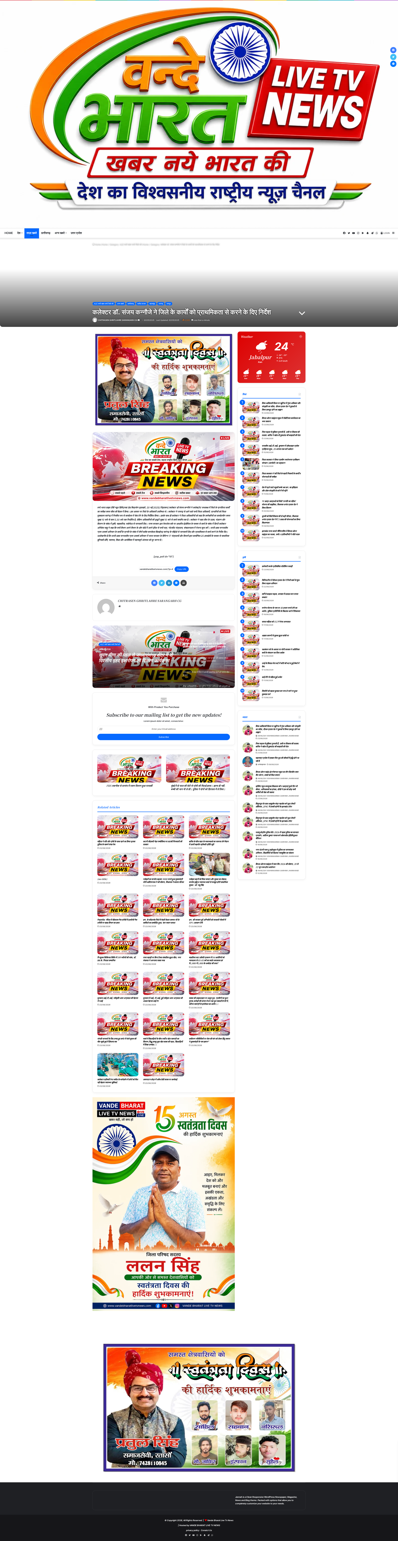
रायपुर (169, 303)
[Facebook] (154, 583)
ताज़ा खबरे (32, 233)
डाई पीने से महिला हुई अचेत (272, 677)
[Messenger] (176, 583)
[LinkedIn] (169, 583)
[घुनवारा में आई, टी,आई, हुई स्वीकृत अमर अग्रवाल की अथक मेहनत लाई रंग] (163, 983)
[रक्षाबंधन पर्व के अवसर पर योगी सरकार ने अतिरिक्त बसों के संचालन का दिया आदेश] (250, 654)
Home (9, 233)
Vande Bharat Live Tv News (220, 1520)
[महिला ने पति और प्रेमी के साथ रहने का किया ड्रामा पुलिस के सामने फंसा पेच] (117, 826)
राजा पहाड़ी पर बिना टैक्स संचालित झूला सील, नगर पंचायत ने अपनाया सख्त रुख (162, 959)
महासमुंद (152, 303)
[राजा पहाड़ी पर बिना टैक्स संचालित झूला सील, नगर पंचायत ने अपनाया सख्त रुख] (163, 942)
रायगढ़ (161, 303)
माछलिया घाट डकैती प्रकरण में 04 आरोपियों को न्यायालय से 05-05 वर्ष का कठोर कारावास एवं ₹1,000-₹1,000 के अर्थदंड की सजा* (206, 960)
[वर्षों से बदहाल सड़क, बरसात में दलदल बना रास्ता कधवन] (250, 598)
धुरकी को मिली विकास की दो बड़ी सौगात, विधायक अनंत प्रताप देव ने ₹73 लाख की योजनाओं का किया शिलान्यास (281, 519)
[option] (164, 657)
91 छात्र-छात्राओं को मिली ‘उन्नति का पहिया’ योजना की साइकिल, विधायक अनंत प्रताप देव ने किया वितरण (279, 504)
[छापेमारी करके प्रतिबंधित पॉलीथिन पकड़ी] (250, 570)
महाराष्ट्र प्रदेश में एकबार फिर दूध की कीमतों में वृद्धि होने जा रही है (277, 759)
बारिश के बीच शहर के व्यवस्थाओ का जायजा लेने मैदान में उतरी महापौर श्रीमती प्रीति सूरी (209, 843)
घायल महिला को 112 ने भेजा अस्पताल (276, 621)
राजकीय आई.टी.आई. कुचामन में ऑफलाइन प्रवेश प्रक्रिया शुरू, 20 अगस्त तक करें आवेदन (280, 447)
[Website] (119, 606)
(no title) (102, 879)
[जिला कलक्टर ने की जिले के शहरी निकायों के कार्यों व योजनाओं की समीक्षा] (250, 478)
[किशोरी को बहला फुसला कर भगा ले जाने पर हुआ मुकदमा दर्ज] (250, 695)
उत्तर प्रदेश (76, 233)
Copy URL (181, 569)
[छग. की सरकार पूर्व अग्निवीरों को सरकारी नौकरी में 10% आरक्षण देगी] (209, 905)
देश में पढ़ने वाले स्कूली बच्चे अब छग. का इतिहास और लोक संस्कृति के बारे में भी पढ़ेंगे (279, 489)
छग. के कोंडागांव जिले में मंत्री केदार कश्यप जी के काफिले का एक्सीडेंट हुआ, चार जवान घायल (161, 921)
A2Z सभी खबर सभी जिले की (131, 244)
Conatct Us (206, 1530)
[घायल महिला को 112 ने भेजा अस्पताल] (250, 626)
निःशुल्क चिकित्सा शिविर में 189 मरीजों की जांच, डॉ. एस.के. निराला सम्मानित (116, 959)
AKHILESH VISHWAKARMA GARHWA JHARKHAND (278, 736)
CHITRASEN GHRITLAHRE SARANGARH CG (117, 320)
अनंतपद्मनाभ (262, 764)
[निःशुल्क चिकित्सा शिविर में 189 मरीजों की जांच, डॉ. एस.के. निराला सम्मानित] (117, 942)
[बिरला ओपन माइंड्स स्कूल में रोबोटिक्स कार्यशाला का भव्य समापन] (250, 422)
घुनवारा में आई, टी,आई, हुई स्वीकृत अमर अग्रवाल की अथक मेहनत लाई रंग (163, 999)
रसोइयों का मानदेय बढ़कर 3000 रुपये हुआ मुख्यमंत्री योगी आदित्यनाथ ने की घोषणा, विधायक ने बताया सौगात (163, 880)
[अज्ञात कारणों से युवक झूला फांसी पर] (250, 640)
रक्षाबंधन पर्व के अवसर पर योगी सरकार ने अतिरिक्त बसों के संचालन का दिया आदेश (280, 651)
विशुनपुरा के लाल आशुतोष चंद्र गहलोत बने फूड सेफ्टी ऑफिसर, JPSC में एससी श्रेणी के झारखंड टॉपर (275, 805)
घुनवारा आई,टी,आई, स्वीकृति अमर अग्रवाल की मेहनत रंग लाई (117, 999)
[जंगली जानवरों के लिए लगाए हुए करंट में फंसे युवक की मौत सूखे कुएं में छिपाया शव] (117, 1024)
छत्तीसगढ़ (45, 233)
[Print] (183, 583)
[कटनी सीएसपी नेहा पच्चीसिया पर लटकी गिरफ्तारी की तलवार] (163, 826)
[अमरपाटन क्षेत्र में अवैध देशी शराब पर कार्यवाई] (163, 1064)
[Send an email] (139, 320)
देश (19, 233)
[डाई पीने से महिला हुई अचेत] (250, 681)
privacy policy (192, 1530)
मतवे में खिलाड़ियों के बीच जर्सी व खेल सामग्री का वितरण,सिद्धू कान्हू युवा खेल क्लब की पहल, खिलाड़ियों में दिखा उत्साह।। (163, 1041)
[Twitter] (162, 583)
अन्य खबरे (60, 233)
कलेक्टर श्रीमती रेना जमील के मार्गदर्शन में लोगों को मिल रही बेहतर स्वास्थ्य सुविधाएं (117, 1081)
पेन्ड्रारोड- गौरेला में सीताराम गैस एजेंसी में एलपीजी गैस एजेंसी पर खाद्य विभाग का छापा (117, 921)
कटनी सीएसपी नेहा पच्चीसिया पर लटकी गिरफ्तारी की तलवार (162, 843)
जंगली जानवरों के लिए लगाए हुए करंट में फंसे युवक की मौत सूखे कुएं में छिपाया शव (116, 1040)
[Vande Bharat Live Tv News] (199, 114)
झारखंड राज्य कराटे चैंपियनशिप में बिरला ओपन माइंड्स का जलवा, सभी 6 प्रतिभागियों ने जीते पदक (280, 532)
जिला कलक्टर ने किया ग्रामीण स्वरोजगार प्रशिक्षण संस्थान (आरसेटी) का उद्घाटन (280, 461)
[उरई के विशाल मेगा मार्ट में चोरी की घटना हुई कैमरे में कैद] (250, 667)
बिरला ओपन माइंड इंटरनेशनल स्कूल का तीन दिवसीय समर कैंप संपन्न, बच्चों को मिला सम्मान (277, 773)
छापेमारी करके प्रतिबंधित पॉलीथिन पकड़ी (277, 566)
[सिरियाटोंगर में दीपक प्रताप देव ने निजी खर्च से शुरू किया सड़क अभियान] (250, 584)
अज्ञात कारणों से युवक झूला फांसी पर (275, 635)
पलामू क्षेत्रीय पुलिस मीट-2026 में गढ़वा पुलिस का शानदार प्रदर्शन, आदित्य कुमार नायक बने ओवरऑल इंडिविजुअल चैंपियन (277, 835)
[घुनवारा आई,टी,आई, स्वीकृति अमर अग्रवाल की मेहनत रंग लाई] (117, 983)
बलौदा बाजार (141, 303)
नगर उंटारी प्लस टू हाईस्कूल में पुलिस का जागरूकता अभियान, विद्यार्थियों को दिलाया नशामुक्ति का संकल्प (275, 851)
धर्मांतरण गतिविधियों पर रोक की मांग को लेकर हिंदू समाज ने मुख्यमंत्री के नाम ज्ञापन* (209, 1040)
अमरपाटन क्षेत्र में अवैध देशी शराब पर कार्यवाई (160, 1079)
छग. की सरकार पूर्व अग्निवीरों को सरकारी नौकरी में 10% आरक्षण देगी (207, 921)
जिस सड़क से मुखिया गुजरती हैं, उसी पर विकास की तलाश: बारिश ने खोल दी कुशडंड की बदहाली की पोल (281, 433)
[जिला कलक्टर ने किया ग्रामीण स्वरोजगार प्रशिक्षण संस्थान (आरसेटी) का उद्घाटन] (250, 464)
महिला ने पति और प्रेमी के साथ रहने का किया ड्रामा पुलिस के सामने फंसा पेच (116, 843)
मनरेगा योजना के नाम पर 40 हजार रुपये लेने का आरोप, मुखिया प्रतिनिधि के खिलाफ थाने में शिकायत (281, 609)
